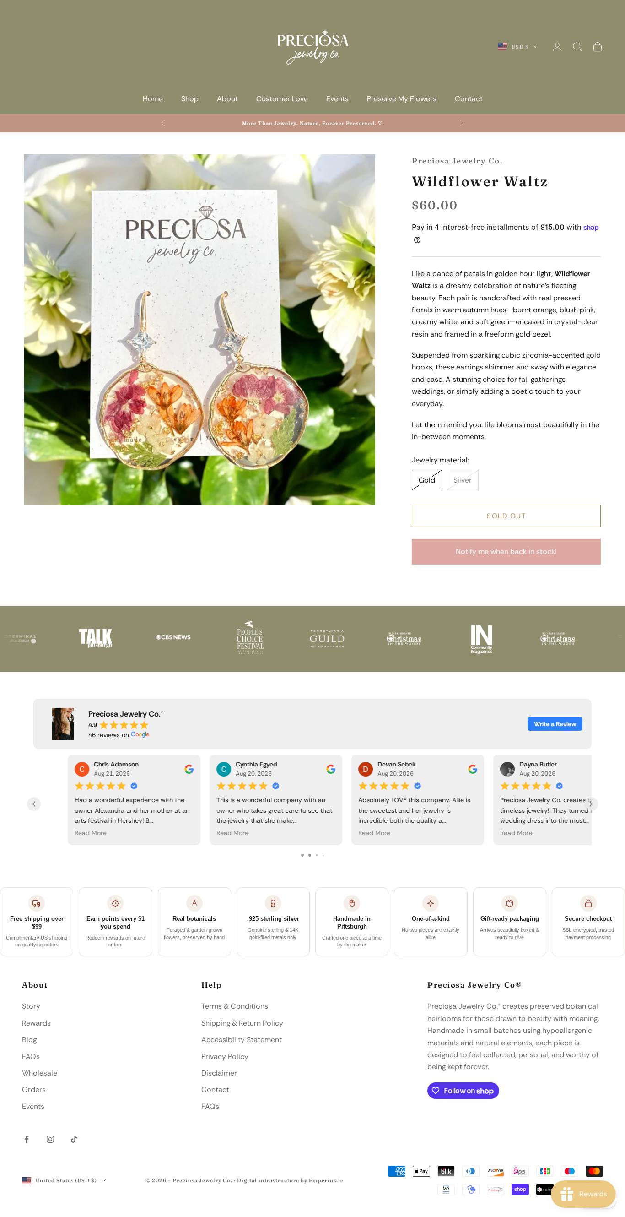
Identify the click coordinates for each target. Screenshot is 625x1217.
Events (337, 98)
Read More (56, 833)
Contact (469, 98)
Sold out (506, 516)
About (227, 98)
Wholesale (39, 1073)
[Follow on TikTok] (74, 1139)
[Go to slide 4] (323, 855)
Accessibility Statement (241, 1039)
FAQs (31, 1056)
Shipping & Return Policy (242, 1023)
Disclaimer (219, 1073)
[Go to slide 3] (317, 855)
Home (153, 98)
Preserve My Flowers (401, 98)
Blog (29, 1039)
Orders (34, 1089)
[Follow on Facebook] (26, 1139)
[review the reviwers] (154, 769)
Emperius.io (326, 1180)
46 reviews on (108, 735)
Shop (190, 98)
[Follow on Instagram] (50, 1139)
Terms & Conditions (234, 1006)
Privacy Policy (224, 1056)
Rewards (36, 1023)
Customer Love (282, 98)
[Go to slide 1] (302, 855)
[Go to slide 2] (309, 855)
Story (31, 1006)
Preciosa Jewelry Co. (457, 160)
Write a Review (555, 724)
